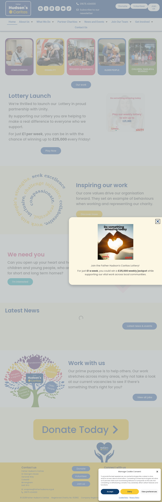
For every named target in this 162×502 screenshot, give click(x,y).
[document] (81, 251)
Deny (129, 491)
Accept (110, 491)
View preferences (149, 491)
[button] (157, 471)
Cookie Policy (123, 498)
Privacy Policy (134, 498)
